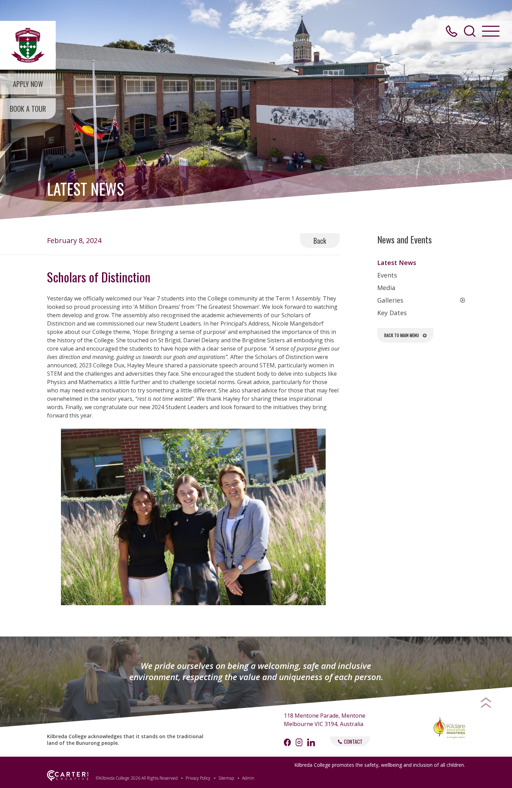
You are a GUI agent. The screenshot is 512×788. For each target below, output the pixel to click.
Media (386, 287)
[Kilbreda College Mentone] (28, 45)
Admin (248, 778)
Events (387, 275)
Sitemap (226, 778)
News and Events (404, 239)
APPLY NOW (28, 84)
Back (319, 240)
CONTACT (353, 741)
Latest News (396, 262)
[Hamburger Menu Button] (490, 31)
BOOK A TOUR (28, 108)
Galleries (390, 300)
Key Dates (392, 313)
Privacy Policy (198, 778)
